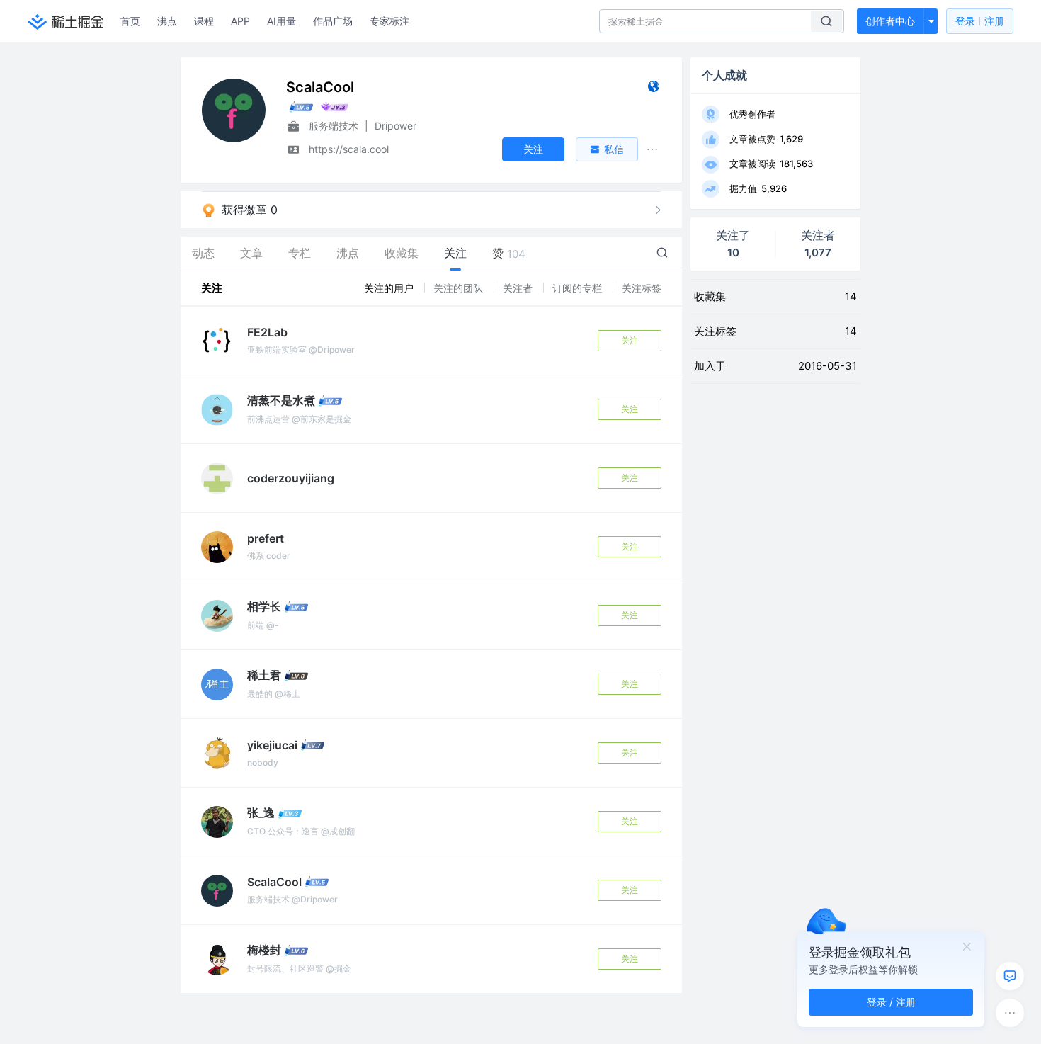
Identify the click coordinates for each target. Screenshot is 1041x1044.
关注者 (519, 288)
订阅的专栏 (578, 288)
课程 (204, 21)
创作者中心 (890, 21)
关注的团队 (459, 288)
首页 (130, 21)
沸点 (167, 21)
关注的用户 (390, 288)
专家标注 (389, 21)
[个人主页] (653, 89)
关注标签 (641, 288)
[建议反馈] (1010, 976)
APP (240, 21)
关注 (629, 340)
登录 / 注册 (891, 1002)
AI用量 (281, 21)
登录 (979, 21)
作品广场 (333, 21)
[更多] (1010, 1013)
